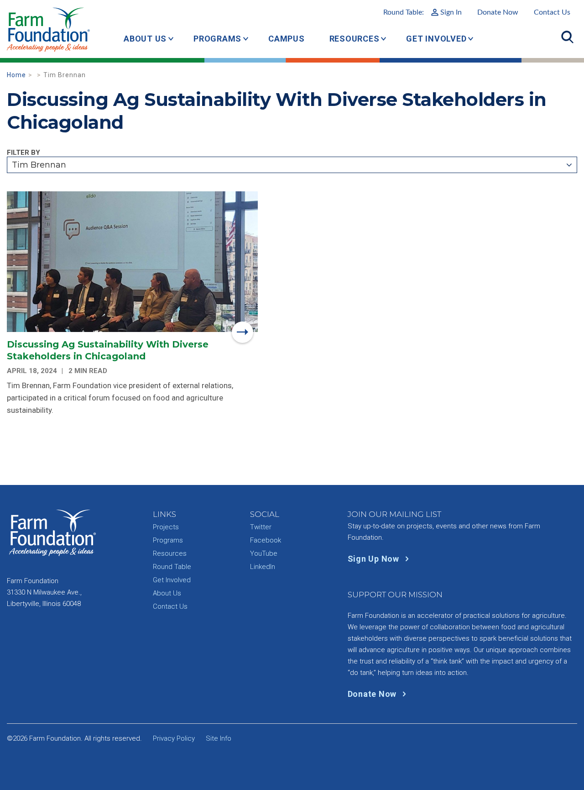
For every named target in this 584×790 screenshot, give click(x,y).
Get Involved (436, 38)
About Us (145, 38)
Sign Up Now (375, 559)
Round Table (172, 567)
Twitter (260, 527)
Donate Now (497, 12)
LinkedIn (262, 567)
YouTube (263, 553)
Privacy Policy (174, 738)
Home (16, 75)
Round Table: (422, 12)
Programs (217, 38)
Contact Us (552, 12)
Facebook (265, 540)
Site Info (218, 738)
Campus (286, 38)
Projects (166, 527)
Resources (354, 38)
